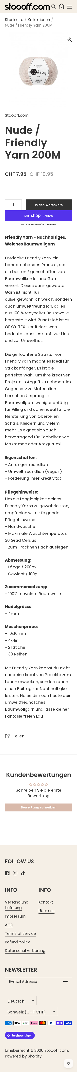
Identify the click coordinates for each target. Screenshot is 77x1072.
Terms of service (20, 933)
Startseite (14, 19)
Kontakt (45, 902)
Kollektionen (39, 19)
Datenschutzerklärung (25, 950)
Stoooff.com (56, 1050)
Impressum (15, 916)
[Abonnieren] (65, 981)
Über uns (46, 910)
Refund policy (17, 942)
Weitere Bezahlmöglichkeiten (38, 224)
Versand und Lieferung (16, 905)
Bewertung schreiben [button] (38, 807)
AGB (9, 925)
